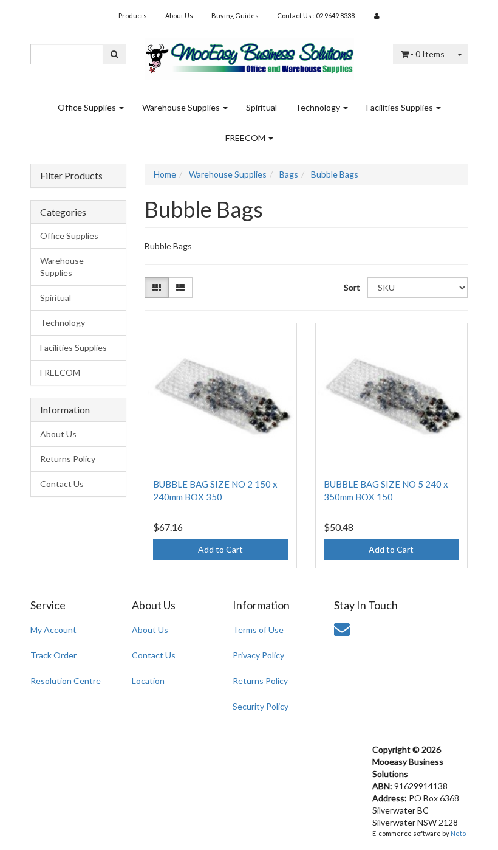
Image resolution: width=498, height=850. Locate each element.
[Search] (114, 54)
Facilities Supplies (400, 107)
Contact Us (62, 484)
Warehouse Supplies (182, 107)
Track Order (53, 655)
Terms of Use (258, 629)
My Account (53, 629)
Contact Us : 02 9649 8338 (316, 15)
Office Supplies (88, 107)
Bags (288, 174)
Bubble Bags (334, 174)
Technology (318, 107)
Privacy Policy (258, 655)
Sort (351, 287)
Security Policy (260, 706)
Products (132, 15)
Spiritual (261, 107)
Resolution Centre (65, 681)
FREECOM (246, 138)
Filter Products (71, 175)
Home (165, 174)
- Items (428, 54)
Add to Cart (220, 549)
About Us (179, 15)
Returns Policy (67, 459)
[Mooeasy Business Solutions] (249, 54)
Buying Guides (235, 15)
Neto (458, 833)
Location (148, 681)
